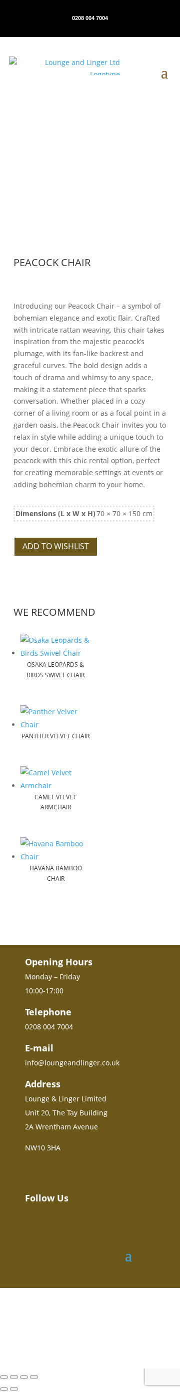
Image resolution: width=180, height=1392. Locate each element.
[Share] (24, 1376)
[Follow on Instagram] (29, 1225)
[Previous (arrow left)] (4, 1388)
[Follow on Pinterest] (65, 1225)
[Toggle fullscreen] (14, 1376)
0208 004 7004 (90, 18)
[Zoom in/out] (4, 1376)
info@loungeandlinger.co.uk (72, 1062)
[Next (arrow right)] (14, 1388)
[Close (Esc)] (34, 1376)
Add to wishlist (55, 546)
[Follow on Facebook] (47, 1225)
